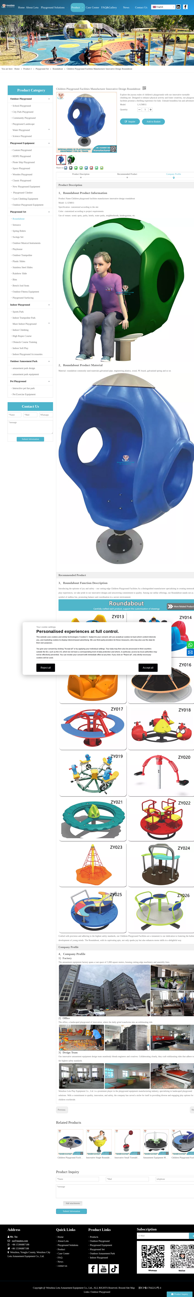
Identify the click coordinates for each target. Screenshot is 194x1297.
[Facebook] (185, 7)
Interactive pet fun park (24, 388)
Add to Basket (153, 121)
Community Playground (24, 118)
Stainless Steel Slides (23, 267)
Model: (123, 104)
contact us (62, 1265)
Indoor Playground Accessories (27, 354)
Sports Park (18, 311)
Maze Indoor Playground (25, 324)
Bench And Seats (21, 285)
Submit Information (30, 439)
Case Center (63, 1253)
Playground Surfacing (23, 297)
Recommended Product (127, 174)
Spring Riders (19, 231)
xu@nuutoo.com (20, 1240)
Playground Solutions (68, 1245)
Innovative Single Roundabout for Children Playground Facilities (70, 1158)
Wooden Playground (22, 174)
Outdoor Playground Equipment (28, 205)
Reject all (46, 667)
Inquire (131, 121)
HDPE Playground (22, 156)
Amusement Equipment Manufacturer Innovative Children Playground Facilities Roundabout (127, 1158)
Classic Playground (22, 180)
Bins (15, 279)
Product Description (80, 174)
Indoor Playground (20, 304)
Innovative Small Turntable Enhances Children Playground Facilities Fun (99, 1158)
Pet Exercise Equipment (24, 394)
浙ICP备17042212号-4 (149, 1288)
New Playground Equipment (26, 186)
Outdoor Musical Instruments (26, 243)
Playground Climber (23, 192)
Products (94, 1237)
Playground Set (18, 211)
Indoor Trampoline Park (24, 318)
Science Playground (22, 136)
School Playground (22, 105)
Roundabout (18, 218)
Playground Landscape (24, 124)
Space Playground (21, 168)
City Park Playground (23, 112)
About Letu (63, 1241)
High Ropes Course (22, 336)
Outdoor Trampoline (22, 255)
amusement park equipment (26, 374)
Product (61, 1249)
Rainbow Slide (20, 273)
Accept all (148, 667)
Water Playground (21, 130)
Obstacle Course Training (25, 342)
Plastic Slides (19, 261)
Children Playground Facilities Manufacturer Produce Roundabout (156, 1158)
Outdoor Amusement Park (23, 361)
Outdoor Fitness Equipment (26, 291)
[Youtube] (103, 1268)
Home (61, 1237)
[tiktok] (114, 1268)
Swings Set (18, 237)
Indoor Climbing (20, 330)
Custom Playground (22, 150)
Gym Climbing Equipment (25, 198)
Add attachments (73, 1203)
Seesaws (17, 225)
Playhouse (17, 249)
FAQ (60, 1257)
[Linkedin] (178, 7)
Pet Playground (18, 381)
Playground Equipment (22, 143)
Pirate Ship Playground (24, 162)
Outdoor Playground (21, 99)
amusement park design (24, 368)
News (60, 1261)
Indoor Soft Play (20, 348)
